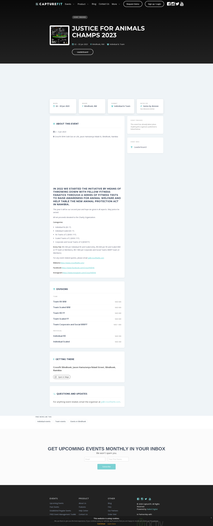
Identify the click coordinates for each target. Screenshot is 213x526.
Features (82, 507)
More (114, 4)
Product (81, 4)
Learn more (112, 524)
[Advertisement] (120, 79)
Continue (101, 524)
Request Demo (133, 4)
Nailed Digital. (152, 509)
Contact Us (104, 3)
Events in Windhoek (78, 421)
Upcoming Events (57, 503)
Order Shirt (112, 514)
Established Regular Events (60, 510)
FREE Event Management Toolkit (63, 514)
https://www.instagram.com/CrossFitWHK (79, 273)
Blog (94, 3)
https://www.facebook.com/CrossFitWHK (78, 268)
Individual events (44, 421)
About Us (82, 503)
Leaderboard (82, 52)
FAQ (109, 507)
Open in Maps (63, 377)
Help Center (83, 510)
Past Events (54, 507)
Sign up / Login (154, 4)
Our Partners (113, 510)
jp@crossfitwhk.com (96, 258)
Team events (60, 421)
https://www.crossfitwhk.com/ (72, 263)
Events (68, 4)
